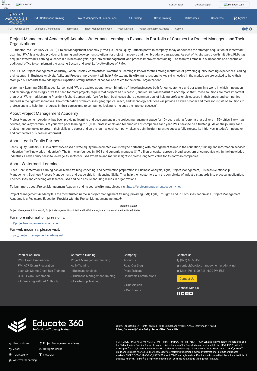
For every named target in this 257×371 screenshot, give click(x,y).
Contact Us (187, 278)
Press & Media (125, 28)
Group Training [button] (162, 18)
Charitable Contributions (47, 28)
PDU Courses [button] (191, 18)
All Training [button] (135, 18)
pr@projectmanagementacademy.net (34, 223)
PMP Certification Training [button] (49, 18)
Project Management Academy (61, 343)
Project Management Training (90, 260)
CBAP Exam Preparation (34, 276)
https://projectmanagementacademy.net (154, 186)
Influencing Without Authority (39, 281)
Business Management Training (94, 276)
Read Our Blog (133, 265)
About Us (130, 260)
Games (179, 28)
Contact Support (203, 4)
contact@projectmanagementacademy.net (208, 265)
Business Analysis (85, 271)
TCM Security (21, 354)
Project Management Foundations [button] (96, 18)
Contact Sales (176, 4)
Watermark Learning (24, 360)
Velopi (16, 349)
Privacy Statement (125, 329)
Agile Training (80, 265)
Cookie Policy (143, 329)
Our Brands (133, 290)
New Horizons (20, 343)
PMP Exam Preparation (33, 260)
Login (241, 4)
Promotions (72, 28)
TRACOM (48, 354)
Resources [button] (217, 18)
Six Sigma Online (52, 349)
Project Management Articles (153, 28)
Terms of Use (158, 329)
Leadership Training (86, 281)
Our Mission (134, 285)
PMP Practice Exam (18, 28)
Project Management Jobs (98, 28)
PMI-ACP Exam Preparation (36, 265)
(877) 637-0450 (190, 260)
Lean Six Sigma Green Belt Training (41, 271)
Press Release (133, 271)
